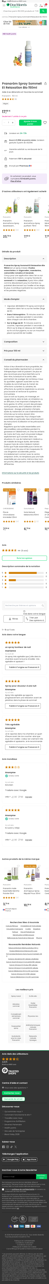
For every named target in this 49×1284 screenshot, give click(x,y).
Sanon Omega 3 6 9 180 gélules (23, 974)
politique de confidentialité (23, 1189)
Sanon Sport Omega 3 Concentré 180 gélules (23, 962)
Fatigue (15, 932)
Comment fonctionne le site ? (18, 1115)
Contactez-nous (12, 1093)
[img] (24, 99)
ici (18, 1208)
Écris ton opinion (24, 558)
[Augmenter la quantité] (12, 122)
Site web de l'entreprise (15, 1131)
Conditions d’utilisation (25, 1243)
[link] (15, 551)
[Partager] (45, 83)
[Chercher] (43, 11)
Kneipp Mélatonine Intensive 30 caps (23, 951)
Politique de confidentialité (24, 1241)
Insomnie (4, 17)
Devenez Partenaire (13, 1124)
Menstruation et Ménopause (23, 935)
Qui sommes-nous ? (14, 1111)
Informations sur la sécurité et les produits (20, 473)
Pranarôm (6, 96)
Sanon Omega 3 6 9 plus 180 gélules (23, 965)
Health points (10, 1128)
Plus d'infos (16, 181)
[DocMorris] (17, 6)
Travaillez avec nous (13, 1118)
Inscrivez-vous (41, 1176)
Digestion (36, 929)
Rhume (39, 938)
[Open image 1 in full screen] (25, 54)
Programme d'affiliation (15, 1121)
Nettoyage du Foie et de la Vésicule (20, 938)
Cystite (28, 929)
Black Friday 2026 (12, 1134)
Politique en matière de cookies (24, 1247)
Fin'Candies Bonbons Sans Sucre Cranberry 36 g (24, 955)
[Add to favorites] (45, 123)
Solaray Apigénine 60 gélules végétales (23, 959)
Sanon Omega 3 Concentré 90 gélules (23, 968)
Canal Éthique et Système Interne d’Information (24, 1249)
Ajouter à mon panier (30, 122)
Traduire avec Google (16, 790)
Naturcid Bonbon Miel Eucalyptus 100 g (23, 948)
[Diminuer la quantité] (4, 122)
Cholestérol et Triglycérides (30, 926)
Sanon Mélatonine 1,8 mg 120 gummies (23, 971)
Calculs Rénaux (12, 926)
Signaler (28, 797)
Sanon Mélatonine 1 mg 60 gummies (24, 977)
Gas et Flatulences (27, 932)
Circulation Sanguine (14, 929)
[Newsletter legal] (3, 1190)
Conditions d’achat (24, 1245)
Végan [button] (5, 103)
